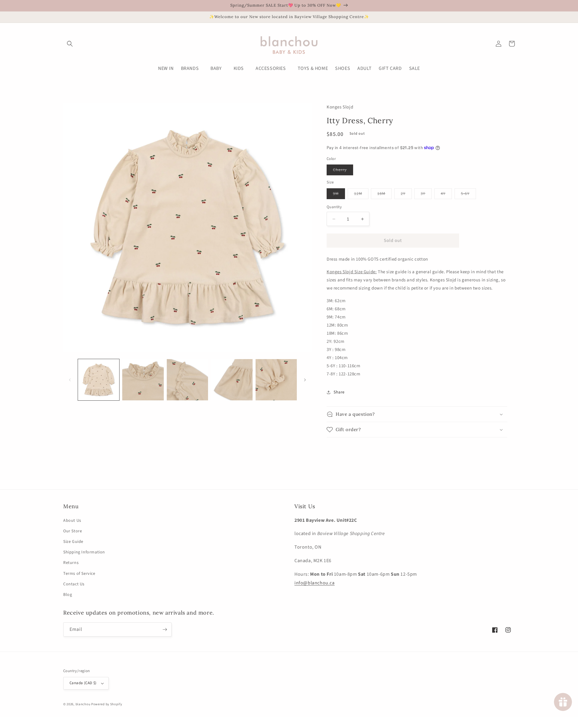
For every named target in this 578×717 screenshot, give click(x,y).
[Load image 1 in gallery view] (98, 379)
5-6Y (468, 194)
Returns (71, 563)
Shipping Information (84, 552)
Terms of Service (79, 574)
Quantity (334, 207)
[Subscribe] (164, 629)
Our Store (72, 531)
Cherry (343, 171)
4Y (446, 194)
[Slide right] (305, 380)
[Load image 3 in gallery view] (187, 379)
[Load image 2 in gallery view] (142, 379)
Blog (67, 595)
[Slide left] (69, 380)
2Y (406, 194)
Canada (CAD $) (83, 683)
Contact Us (74, 584)
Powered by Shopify (106, 704)
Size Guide (73, 542)
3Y (426, 194)
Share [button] (339, 392)
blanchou (83, 704)
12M (361, 194)
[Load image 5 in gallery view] (276, 379)
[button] (69, 43)
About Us (72, 521)
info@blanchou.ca (314, 583)
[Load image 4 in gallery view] (231, 379)
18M (384, 194)
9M (339, 194)
